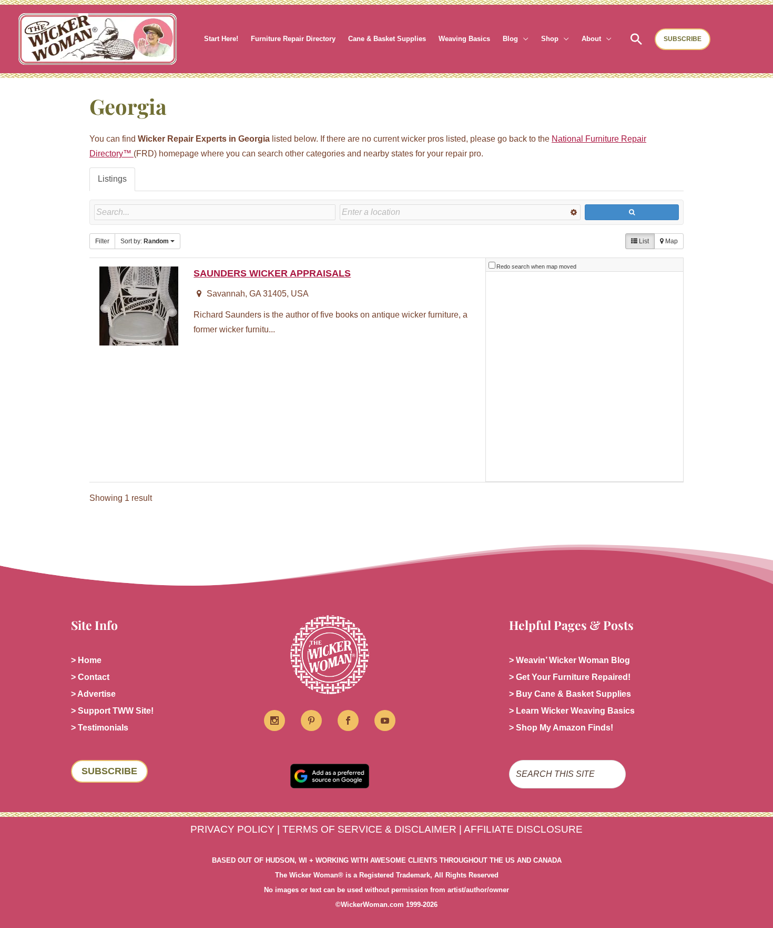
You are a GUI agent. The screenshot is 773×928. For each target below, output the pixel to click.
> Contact (90, 677)
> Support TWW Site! (112, 710)
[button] (523, 39)
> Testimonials (99, 727)
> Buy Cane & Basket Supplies (570, 693)
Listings (112, 178)
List (643, 241)
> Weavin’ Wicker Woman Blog (569, 660)
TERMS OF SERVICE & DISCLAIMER (369, 829)
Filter (102, 241)
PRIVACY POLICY (232, 829)
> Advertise (93, 693)
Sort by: (144, 241)
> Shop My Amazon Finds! (561, 727)
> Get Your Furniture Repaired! (569, 677)
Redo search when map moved (536, 266)
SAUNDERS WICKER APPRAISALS (272, 273)
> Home (86, 660)
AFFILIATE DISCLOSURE (523, 829)
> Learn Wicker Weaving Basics (572, 710)
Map (671, 241)
